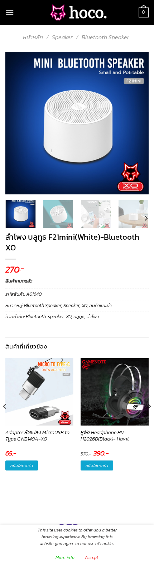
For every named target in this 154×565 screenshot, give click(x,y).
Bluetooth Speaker (105, 37)
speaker (56, 316)
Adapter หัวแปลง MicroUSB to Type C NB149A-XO (37, 435)
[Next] (136, 123)
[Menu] (9, 12)
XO (84, 305)
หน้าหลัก (33, 37)
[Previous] (17, 123)
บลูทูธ (79, 316)
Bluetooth (36, 316)
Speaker (62, 37)
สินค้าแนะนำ (100, 305)
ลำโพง (93, 316)
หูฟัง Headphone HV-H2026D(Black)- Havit (105, 435)
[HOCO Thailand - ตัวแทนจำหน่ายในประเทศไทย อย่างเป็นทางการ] (77, 12)
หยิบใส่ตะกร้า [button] (21, 465)
